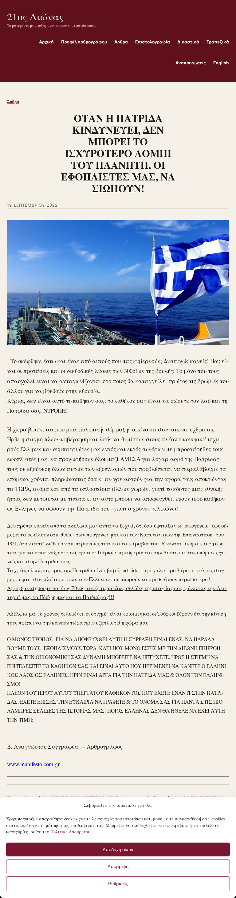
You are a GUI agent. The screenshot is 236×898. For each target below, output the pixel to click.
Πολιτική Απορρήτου (70, 832)
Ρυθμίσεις (118, 883)
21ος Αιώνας (35, 16)
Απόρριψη (118, 866)
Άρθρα (13, 101)
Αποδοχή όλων (118, 849)
